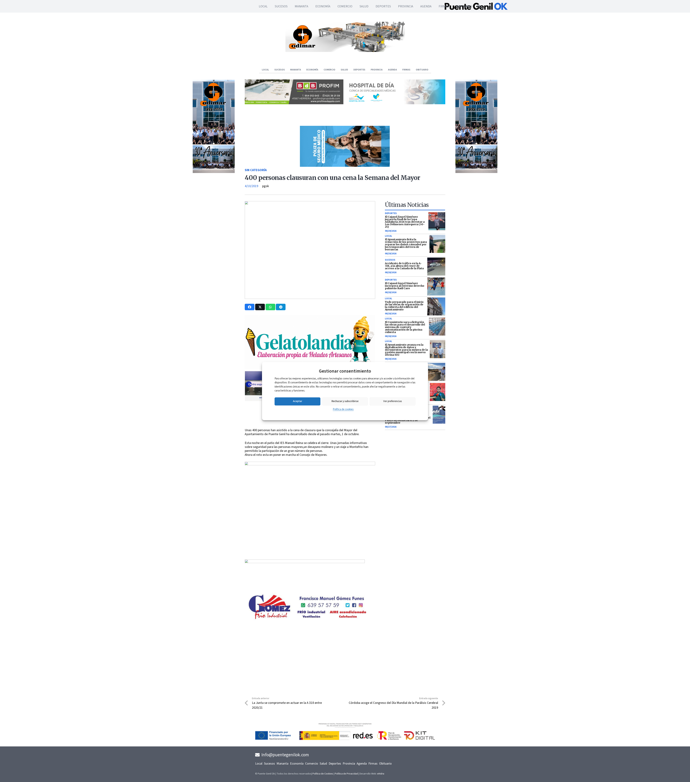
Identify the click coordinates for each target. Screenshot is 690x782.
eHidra (380, 774)
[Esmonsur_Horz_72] (345, 51)
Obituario (385, 763)
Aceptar (297, 401)
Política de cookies (343, 409)
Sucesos (390, 260)
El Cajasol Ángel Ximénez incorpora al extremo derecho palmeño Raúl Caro (404, 286)
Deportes (391, 213)
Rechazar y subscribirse (345, 401)
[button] (479, 6)
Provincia (349, 763)
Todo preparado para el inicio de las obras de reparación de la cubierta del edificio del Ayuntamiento (404, 305)
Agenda (362, 763)
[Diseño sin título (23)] (396, 103)
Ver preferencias (392, 401)
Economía (296, 763)
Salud (323, 763)
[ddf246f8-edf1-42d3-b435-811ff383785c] (310, 426)
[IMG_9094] (305, 588)
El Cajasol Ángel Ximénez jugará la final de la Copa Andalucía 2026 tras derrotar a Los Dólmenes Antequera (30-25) (405, 221)
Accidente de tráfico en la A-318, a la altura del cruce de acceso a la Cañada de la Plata (404, 266)
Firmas (373, 763)
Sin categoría (256, 170)
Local (388, 236)
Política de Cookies (322, 774)
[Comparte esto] (249, 307)
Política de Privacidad (346, 774)
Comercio (311, 763)
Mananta (282, 763)
